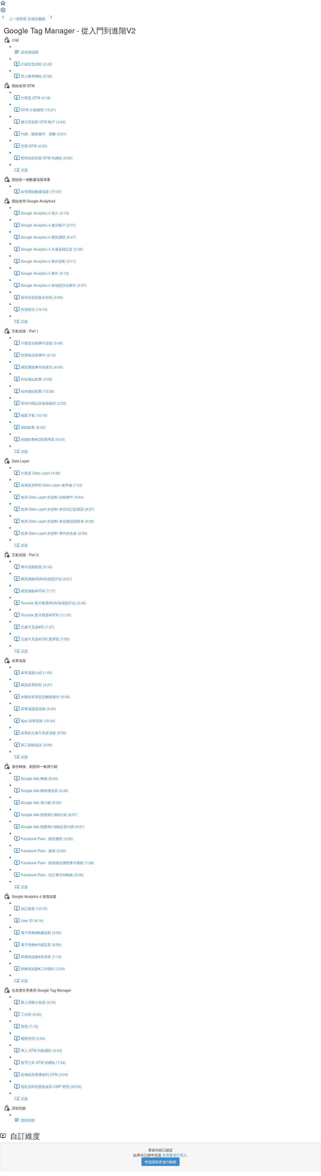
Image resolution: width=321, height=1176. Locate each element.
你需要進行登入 (174, 1154)
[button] (3, 4)
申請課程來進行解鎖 (160, 1161)
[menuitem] (3, 11)
